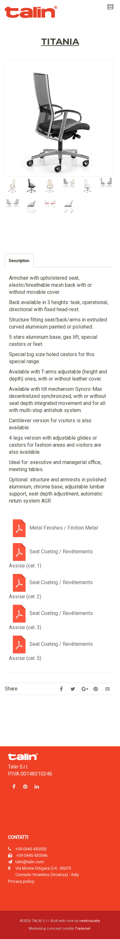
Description (19, 261)
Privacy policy (21, 881)
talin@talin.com (29, 861)
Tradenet (82, 928)
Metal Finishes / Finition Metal (63, 528)
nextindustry (89, 921)
